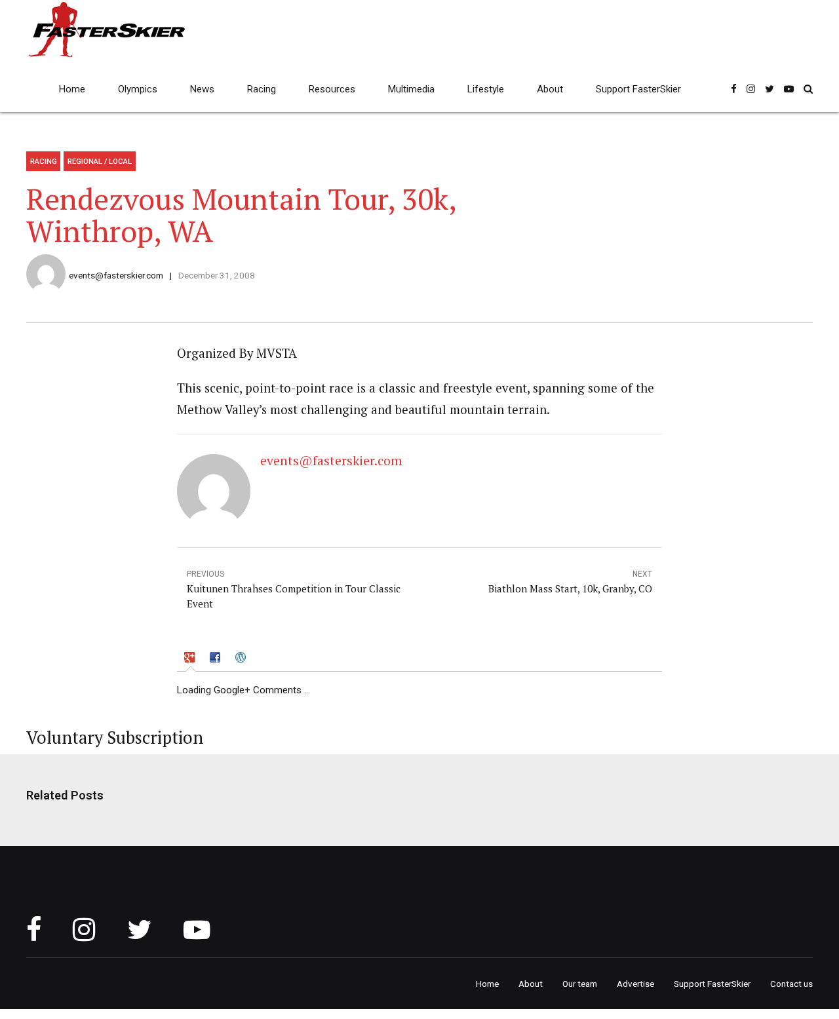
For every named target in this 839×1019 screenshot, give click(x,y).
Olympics (137, 89)
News (202, 89)
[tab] (191, 659)
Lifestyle (485, 89)
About (550, 89)
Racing (261, 89)
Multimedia (411, 89)
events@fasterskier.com (116, 275)
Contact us (791, 983)
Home (72, 89)
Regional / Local (100, 161)
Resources (332, 89)
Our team (579, 983)
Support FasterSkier (638, 89)
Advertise (635, 983)
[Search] (808, 89)
